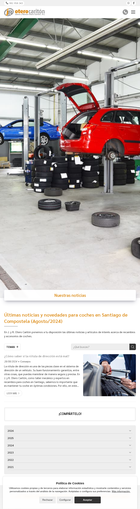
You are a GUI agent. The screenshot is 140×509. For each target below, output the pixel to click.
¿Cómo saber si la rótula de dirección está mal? (36, 356)
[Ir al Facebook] (133, 3)
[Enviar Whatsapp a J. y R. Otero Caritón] (128, 3)
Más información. (121, 491)
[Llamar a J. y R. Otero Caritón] (125, 12)
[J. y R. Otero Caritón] (24, 12)
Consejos (25, 361)
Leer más (12, 393)
